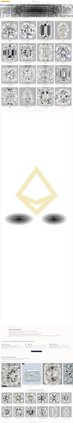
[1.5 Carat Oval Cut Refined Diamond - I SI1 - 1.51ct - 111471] (63, 30)
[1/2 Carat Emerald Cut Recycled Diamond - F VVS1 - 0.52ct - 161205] (63, 74)
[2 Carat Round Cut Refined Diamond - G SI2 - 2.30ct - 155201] (63, 52)
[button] (21, 3)
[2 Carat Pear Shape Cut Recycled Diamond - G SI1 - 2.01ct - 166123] (27, 96)
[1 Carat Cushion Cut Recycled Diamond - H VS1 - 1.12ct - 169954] (63, 96)
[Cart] (71, 1)
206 (39, 110)
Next (72, 373)
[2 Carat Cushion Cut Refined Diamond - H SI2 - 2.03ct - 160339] (45, 74)
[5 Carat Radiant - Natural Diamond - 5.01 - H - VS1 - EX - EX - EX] (32, 374)
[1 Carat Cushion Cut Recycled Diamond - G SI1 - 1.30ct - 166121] (9, 96)
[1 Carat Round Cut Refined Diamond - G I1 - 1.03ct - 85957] (27, 30)
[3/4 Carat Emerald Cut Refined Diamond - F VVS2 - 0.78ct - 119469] (9, 52)
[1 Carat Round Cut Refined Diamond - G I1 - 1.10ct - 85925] (9, 30)
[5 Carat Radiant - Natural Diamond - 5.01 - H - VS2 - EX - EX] (52, 374)
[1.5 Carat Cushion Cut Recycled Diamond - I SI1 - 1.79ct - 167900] (45, 96)
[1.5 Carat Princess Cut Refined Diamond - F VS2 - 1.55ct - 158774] (27, 74)
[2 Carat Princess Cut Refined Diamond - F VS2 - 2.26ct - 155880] (9, 74)
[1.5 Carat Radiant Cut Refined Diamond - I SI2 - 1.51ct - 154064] (45, 52)
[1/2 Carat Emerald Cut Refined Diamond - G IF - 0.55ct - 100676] (45, 30)
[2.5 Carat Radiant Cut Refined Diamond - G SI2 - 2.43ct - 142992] (27, 52)
